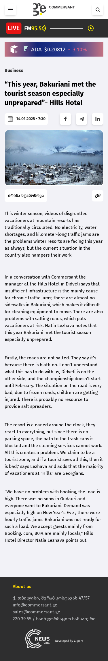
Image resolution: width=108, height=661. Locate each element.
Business (14, 70)
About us (22, 586)
